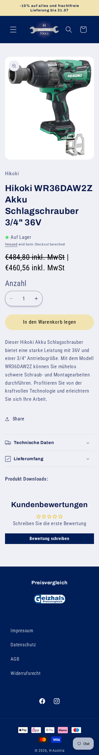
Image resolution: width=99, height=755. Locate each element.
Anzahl (16, 283)
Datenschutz (23, 644)
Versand (11, 244)
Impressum (22, 630)
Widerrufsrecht (26, 673)
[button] (13, 29)
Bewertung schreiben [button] (49, 538)
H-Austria (57, 750)
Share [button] (18, 419)
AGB (15, 659)
